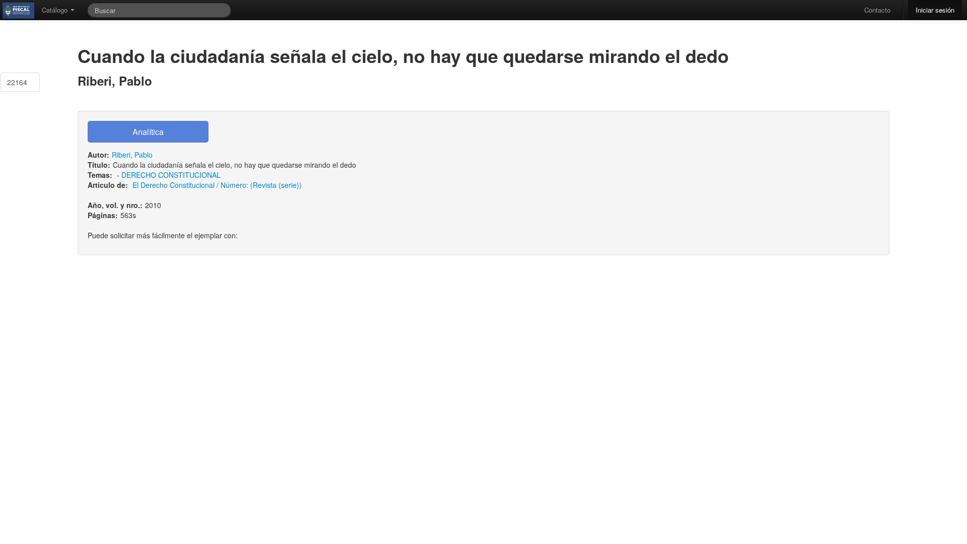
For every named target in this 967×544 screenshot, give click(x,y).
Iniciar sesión (935, 10)
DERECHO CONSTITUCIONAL (171, 175)
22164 (17, 82)
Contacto (877, 10)
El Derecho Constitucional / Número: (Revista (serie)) (217, 185)
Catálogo (56, 10)
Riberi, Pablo (132, 155)
